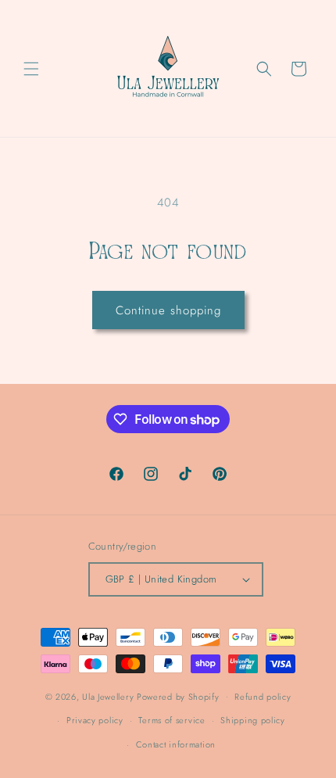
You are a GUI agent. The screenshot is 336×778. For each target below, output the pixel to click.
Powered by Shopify (178, 696)
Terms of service (171, 720)
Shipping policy (252, 720)
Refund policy (262, 696)
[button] (31, 69)
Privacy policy (94, 720)
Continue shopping (168, 310)
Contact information (176, 744)
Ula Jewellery (109, 696)
